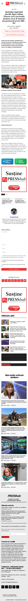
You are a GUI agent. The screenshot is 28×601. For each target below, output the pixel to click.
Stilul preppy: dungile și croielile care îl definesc (17, 322)
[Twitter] (6, 280)
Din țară (3, 515)
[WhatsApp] (9, 280)
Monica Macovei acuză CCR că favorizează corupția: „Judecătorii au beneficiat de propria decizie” (14, 402)
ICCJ (6, 194)
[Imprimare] (21, 280)
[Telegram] (25, 280)
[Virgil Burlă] (14, 211)
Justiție (14, 9)
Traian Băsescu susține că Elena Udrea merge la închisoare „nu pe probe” (7, 202)
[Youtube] (17, 586)
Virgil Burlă (18, 26)
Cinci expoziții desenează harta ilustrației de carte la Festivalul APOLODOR (17, 342)
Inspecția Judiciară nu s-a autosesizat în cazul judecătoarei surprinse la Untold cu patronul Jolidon (14, 484)
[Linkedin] (12, 280)
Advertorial (4, 509)
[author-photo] (2, 405)
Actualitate (4, 521)
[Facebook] (3, 280)
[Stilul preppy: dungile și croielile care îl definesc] (5, 322)
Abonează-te (5, 365)
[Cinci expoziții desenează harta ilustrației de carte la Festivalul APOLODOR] (5, 342)
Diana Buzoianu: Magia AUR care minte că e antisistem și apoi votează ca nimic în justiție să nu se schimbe (18, 349)
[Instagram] (6, 586)
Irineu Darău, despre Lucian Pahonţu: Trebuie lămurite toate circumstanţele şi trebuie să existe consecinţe (18, 335)
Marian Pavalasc (6, 405)
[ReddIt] (15, 280)
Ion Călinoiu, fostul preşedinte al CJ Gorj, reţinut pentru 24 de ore (20, 201)
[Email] (18, 280)
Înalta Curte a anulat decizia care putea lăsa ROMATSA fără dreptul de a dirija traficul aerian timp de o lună (13, 457)
